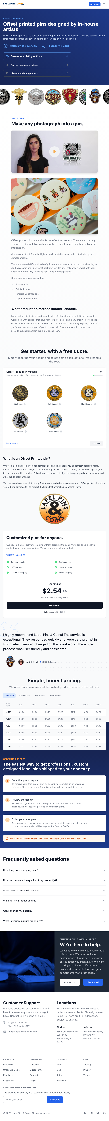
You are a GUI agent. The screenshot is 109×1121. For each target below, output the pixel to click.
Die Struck (9, 695)
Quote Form (36, 1070)
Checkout (34, 1064)
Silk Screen (40, 695)
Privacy (87, 1070)
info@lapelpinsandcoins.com (22, 1031)
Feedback (61, 1080)
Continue (96, 443)
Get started (54, 605)
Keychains (8, 1075)
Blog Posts (8, 1080)
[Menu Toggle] (104, 4)
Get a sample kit (54, 612)
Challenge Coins (11, 1070)
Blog (59, 1070)
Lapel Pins (8, 1064)
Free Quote (94, 4)
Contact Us (70, 982)
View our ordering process (24, 73)
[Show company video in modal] (54, 152)
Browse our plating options (26, 56)
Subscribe (55, 1099)
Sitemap (87, 1064)
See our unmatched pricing (24, 65)
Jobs (59, 1075)
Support (34, 1075)
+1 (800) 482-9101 (17, 1022)
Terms (86, 1075)
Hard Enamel (55, 695)
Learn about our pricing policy (54, 597)
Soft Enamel (24, 695)
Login (32, 1080)
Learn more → (12, 443)
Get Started (93, 982)
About (60, 1064)
